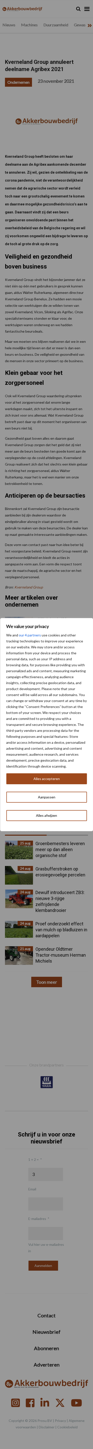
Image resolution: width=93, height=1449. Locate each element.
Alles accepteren (46, 779)
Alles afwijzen (46, 815)
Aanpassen (46, 797)
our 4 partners (30, 635)
